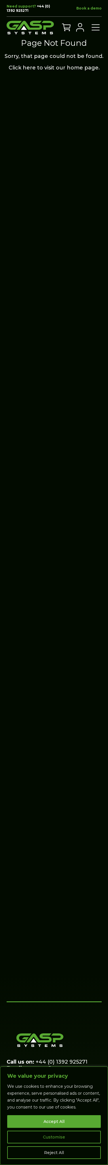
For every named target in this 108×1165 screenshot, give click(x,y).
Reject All (54, 1152)
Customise (54, 1137)
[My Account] (80, 27)
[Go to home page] (30, 27)
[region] (54, 1115)
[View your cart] (66, 27)
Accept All (54, 1121)
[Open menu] (95, 27)
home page (82, 68)
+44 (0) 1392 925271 (28, 8)
